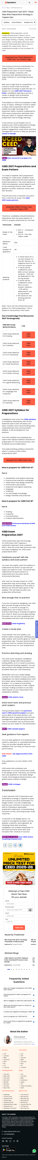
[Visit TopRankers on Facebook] (7, 1142)
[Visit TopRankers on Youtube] (3, 1142)
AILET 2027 (6, 1084)
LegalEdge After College (10, 1104)
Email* (7, 913)
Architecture (24, 1080)
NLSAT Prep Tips (25, 1108)
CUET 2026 (6, 1078)
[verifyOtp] (30, 910)
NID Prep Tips (24, 1102)
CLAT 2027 (6, 1074)
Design (22, 1082)
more (33, 1044)
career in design (9, 134)
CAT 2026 (6, 1086)
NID (4, 1063)
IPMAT (5, 1058)
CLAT (5, 1054)
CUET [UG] (6, 1059)
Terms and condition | (7, 1155)
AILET (22, 1056)
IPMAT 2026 (7, 1076)
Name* (7, 901)
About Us (4, 1157)
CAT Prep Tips (24, 1106)
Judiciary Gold (8, 1096)
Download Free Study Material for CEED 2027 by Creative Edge (19, 58)
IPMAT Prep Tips (25, 1098)
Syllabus (7, 22)
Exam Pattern (17, 22)
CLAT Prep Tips (24, 1094)
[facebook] (4, 846)
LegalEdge (6, 1094)
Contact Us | (32, 1155)
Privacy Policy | (17, 1155)
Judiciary (6, 1056)
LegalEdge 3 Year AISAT (10, 1108)
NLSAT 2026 (7, 1088)
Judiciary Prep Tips (26, 1104)
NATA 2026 (6, 1080)
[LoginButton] (36, 2)
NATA (5, 1061)
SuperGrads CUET (8, 1102)
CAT (5, 1065)
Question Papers (30, 22)
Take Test (19, 927)
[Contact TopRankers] (29, 2)
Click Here (29, 335)
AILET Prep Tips (24, 1096)
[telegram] (14, 846)
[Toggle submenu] (34, 22)
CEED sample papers (16, 729)
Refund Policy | (25, 1155)
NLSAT (22, 1088)
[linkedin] (19, 846)
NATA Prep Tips (25, 1100)
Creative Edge (7, 1100)
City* (6, 919)
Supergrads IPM (8, 1098)
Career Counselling (26, 1086)
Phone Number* (9, 907)
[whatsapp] (9, 846)
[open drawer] (2, 2)
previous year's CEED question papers (17, 712)
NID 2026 (6, 1082)
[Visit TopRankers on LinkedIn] (17, 1142)
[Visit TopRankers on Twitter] (14, 1142)
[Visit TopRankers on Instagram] (10, 1142)
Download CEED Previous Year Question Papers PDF (19, 208)
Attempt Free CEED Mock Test (19, 460)
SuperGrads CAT (8, 1106)
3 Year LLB (6, 1067)
